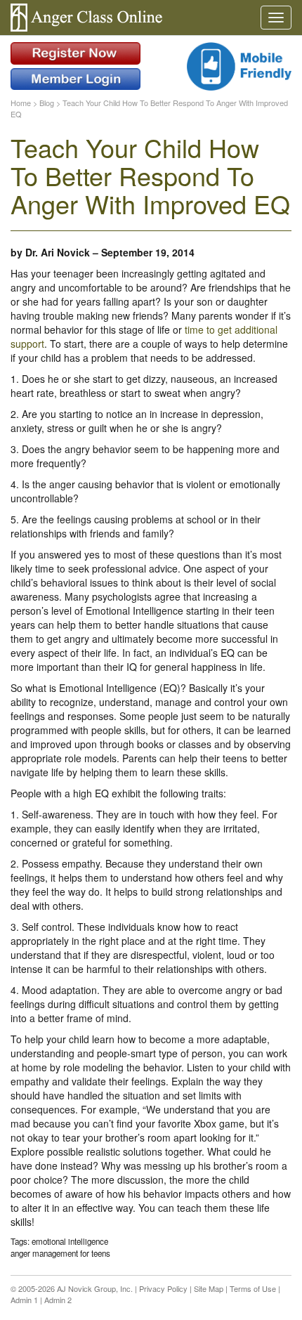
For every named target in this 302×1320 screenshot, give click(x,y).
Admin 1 (24, 1299)
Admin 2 (58, 1299)
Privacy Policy (163, 1288)
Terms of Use (253, 1288)
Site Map (208, 1288)
